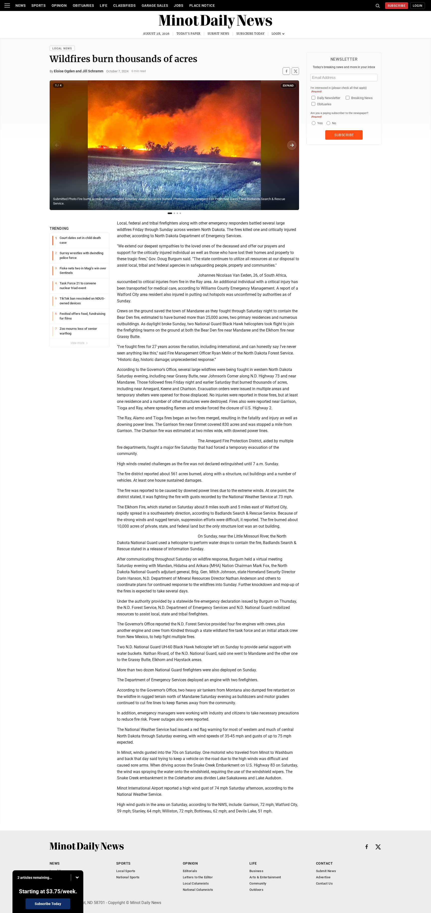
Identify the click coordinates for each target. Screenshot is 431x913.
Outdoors (256, 890)
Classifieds (124, 5)
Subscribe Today (250, 33)
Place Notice (202, 5)
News (20, 5)
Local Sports (125, 871)
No (334, 123)
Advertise (323, 877)
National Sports (128, 877)
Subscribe (397, 5)
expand (288, 85)
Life (103, 5)
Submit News (218, 33)
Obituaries (83, 5)
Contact (324, 863)
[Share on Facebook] (286, 71)
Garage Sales (155, 5)
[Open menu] (7, 5)
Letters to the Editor (198, 877)
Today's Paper (189, 33)
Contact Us (324, 883)
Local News (62, 48)
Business (256, 871)
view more (78, 343)
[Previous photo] (56, 145)
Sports (38, 5)
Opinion (59, 5)
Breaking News (362, 98)
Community (257, 883)
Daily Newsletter (328, 98)
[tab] (170, 213)
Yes (319, 123)
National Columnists (198, 890)
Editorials (190, 871)
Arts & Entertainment (265, 877)
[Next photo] (291, 145)
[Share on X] (295, 71)
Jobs (178, 5)
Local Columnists (196, 883)
